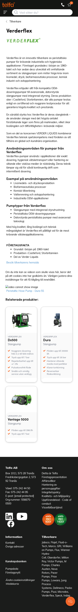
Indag (66, 595)
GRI (59, 546)
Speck (58, 595)
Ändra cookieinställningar (20, 580)
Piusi (53, 591)
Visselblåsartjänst (52, 507)
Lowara (55, 580)
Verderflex (48, 595)
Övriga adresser (14, 546)
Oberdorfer (53, 557)
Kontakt (10, 542)
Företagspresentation (54, 477)
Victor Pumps (55, 561)
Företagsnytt (12, 572)
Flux (57, 550)
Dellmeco (58, 588)
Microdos (63, 591)
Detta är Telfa (50, 473)
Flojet (54, 542)
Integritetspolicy (51, 492)
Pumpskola (11, 568)
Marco (52, 546)
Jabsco (46, 542)
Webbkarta (12, 583)
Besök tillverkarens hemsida (22, 262)
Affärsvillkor (49, 481)
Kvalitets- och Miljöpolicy (56, 496)
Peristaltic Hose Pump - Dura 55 (25, 291)
